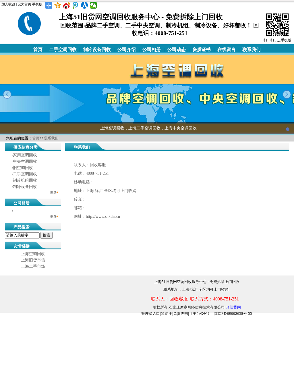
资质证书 (201, 49)
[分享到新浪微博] (66, 5)
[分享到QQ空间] (57, 5)
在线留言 (226, 49)
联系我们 (251, 49)
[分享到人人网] (84, 5)
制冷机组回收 (25, 180)
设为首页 (24, 4)
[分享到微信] (93, 5)
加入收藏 (8, 4)
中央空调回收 (25, 161)
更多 (53, 192)
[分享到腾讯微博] (75, 5)
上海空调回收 (33, 254)
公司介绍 (126, 49)
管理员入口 (150, 313)
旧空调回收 (23, 168)
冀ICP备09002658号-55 (233, 313)
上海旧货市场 (33, 260)
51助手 (166, 313)
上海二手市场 (33, 266)
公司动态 (176, 49)
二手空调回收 (63, 49)
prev (7, 94)
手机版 (37, 4)
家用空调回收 (25, 155)
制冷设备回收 (97, 49)
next (287, 94)
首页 (37, 49)
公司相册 (151, 49)
